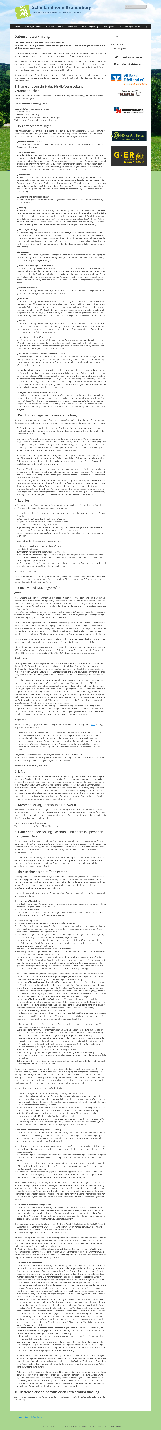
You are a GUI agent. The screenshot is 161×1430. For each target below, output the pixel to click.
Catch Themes (115, 1426)
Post (93, 724)
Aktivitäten (72, 26)
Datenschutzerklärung (33, 1417)
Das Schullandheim (54, 26)
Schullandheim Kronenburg (61, 7)
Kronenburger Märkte (130, 26)
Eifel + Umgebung (90, 26)
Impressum (18, 1417)
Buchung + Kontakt (33, 26)
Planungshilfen (109, 26)
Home (17, 26)
